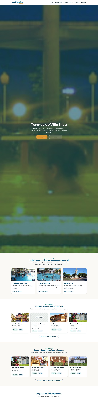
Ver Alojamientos (41, 137)
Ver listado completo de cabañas (49, 336)
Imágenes (83, 2)
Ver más (21, 329)
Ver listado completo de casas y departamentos (49, 380)
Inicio (52, 2)
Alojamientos (58, 2)
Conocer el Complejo (55, 137)
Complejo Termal (68, 2)
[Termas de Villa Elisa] (17, 2)
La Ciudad (76, 2)
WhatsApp (15, 329)
